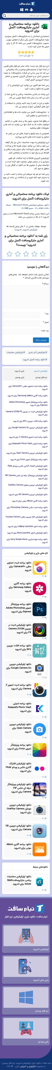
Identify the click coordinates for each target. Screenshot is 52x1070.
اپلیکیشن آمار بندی (37, 352)
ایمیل (46, 322)
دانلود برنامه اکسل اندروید (34, 359)
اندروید (19, 229)
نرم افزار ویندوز (41, 377)
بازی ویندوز (19, 377)
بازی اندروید (19, 371)
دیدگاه (45, 283)
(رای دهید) (23, 55)
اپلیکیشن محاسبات (15, 352)
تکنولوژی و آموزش (28, 1066)
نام (47, 313)
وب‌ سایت (45, 330)
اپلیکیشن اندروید (30, 229)
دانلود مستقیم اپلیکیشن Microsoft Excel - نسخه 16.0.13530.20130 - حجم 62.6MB (27, 206)
